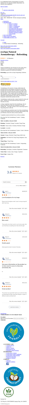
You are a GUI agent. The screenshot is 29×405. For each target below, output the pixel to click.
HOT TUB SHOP (7, 35)
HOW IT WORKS (13, 23)
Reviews (2, 156)
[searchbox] (13, 182)
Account (2, 40)
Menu (2, 19)
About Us (8, 360)
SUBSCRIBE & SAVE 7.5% (10, 37)
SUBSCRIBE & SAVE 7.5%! (10, 81)
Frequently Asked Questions (12, 350)
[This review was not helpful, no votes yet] (25, 208)
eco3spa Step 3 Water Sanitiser (13, 355)
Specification (3, 313)
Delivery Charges (10, 348)
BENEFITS (6, 21)
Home (4, 42)
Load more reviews (14, 307)
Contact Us (8, 346)
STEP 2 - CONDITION (14, 26)
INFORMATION (7, 22)
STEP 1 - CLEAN (13, 25)
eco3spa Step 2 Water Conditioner (13, 354)
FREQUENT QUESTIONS (15, 30)
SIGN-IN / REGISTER (8, 10)
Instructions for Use (10, 349)
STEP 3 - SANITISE (13, 27)
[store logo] (13, 15)
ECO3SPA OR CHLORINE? (15, 28)
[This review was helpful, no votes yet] (22, 208)
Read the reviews (4, 60)
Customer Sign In (10, 345)
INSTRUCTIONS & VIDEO (15, 32)
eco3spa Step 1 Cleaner (11, 353)
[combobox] (7, 16)
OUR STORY (12, 33)
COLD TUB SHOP (9, 36)
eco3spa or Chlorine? (11, 358)
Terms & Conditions (10, 361)
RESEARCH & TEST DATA (16, 31)
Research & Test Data (11, 356)
